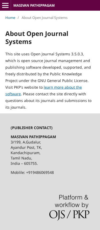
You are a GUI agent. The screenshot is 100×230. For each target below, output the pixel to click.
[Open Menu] (5, 5)
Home (10, 17)
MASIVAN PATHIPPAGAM (34, 5)
